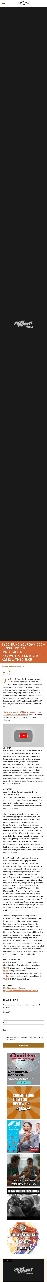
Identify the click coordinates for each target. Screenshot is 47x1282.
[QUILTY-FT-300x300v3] (23, 1053)
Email (5, 1030)
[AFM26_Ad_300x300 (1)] (23, 1121)
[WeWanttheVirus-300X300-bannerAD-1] (23, 1155)
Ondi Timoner (9, 666)
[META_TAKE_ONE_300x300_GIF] (23, 1189)
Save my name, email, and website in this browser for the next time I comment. (24, 1039)
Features (7, 1260)
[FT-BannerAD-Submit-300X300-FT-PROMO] (23, 1087)
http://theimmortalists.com (14, 988)
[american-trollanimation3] (23, 1223)
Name (5, 1023)
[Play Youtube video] (23, 735)
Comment (6, 1012)
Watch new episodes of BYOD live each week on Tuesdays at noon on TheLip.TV (22, 713)
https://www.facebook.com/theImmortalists (20, 991)
